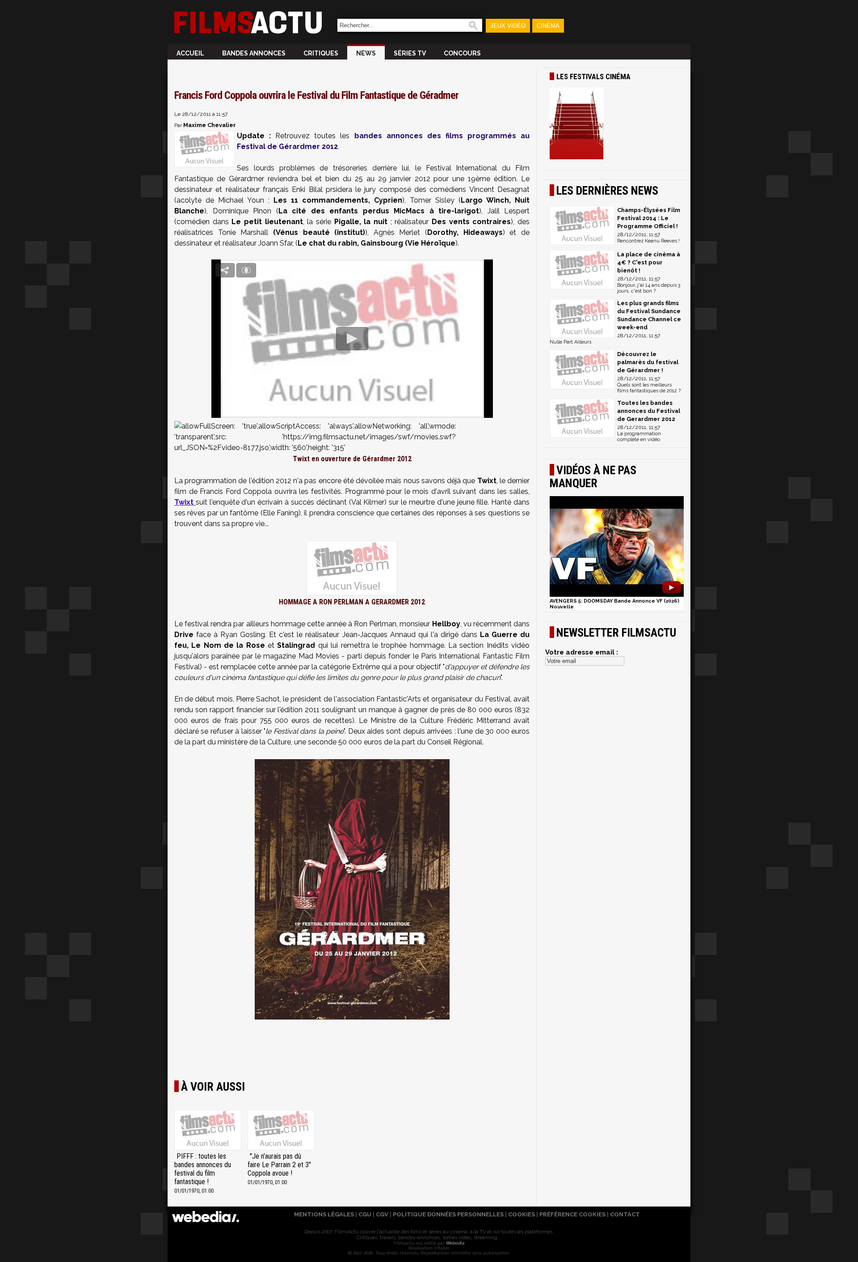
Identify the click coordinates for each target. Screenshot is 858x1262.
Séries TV (410, 53)
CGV (382, 1214)
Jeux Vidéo (508, 25)
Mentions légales (324, 1214)
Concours (462, 53)
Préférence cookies (572, 1214)
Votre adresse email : (581, 652)
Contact (625, 1214)
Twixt (185, 502)
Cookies (521, 1214)
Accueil (190, 53)
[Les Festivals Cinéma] (617, 124)
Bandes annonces (254, 53)
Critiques (320, 53)
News (366, 53)
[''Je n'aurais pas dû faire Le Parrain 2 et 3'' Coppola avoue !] (281, 1131)
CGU (364, 1214)
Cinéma (548, 25)
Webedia (454, 1243)
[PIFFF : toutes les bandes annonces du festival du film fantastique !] (207, 1131)
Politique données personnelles (448, 1214)
